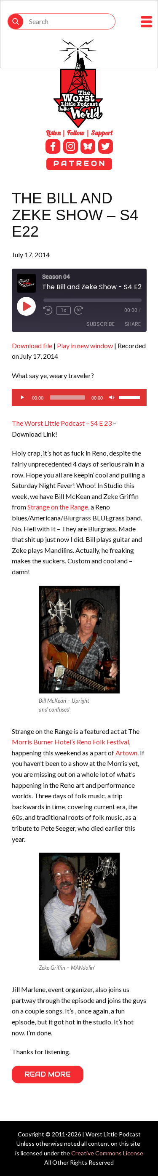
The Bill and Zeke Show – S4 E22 (75, 214)
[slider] (130, 396)
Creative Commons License (107, 1153)
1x (63, 310)
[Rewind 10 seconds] (48, 310)
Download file (32, 345)
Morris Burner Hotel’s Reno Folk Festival (70, 742)
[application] (79, 397)
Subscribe (100, 324)
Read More (47, 1074)
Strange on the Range (57, 507)
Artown (126, 753)
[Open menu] (146, 21)
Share (133, 324)
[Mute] (112, 397)
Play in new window (85, 345)
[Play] (23, 397)
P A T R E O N (79, 163)
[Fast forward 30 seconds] (78, 310)
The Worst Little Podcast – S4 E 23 (62, 423)
